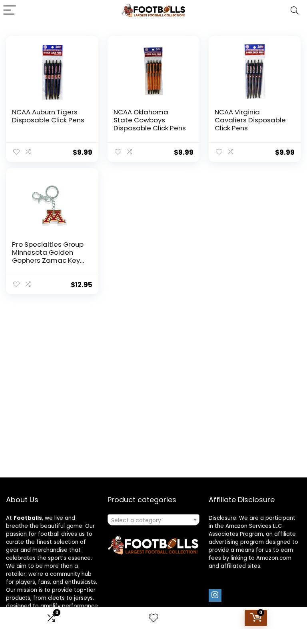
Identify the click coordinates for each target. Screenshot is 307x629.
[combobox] (154, 519)
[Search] (294, 10)
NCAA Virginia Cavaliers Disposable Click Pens (250, 120)
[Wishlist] (153, 618)
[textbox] (153, 520)
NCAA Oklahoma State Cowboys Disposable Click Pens (150, 120)
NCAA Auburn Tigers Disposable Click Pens (48, 116)
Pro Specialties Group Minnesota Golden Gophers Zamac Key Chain (48, 256)
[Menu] (9, 10)
